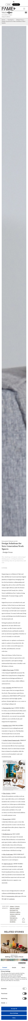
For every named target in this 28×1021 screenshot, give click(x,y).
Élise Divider (7, 793)
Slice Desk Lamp (8, 854)
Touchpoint (11, 19)
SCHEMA (12, 922)
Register (16, 4)
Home (3, 19)
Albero (12, 906)
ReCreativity (13, 918)
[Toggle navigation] (24, 8)
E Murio (17, 906)
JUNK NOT (13, 920)
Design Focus (20, 19)
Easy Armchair (7, 688)
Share (23, 922)
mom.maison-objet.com (13, 896)
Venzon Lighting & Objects (15, 915)
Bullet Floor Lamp (8, 670)
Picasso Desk (6, 819)
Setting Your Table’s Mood (14, 957)
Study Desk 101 (8, 864)
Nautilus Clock (7, 725)
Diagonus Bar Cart (8, 708)
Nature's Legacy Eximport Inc (14, 909)
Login (8, 4)
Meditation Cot (7, 834)
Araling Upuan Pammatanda (11, 740)
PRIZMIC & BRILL (15, 912)
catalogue (12, 899)
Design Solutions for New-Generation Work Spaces (13, 22)
